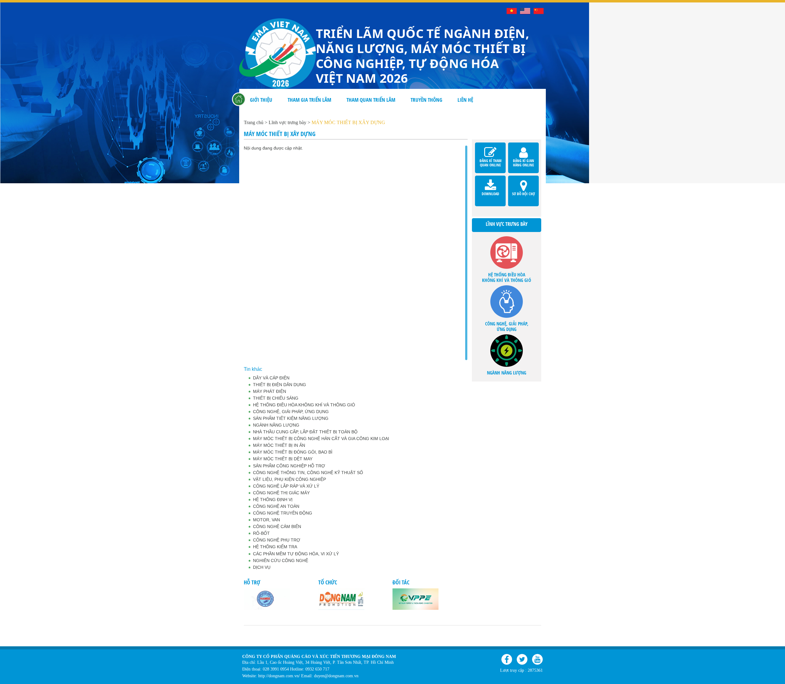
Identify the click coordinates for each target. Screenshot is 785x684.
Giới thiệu (261, 99)
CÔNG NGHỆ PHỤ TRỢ (276, 540)
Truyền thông (426, 99)
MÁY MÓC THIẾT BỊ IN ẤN (279, 445)
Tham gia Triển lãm (309, 99)
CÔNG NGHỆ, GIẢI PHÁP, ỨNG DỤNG (291, 411)
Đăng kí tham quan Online (490, 149)
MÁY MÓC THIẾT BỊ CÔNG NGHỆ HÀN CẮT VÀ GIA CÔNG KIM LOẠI (321, 438)
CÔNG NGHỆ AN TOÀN (276, 506)
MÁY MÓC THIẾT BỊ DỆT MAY (282, 458)
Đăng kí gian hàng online (523, 149)
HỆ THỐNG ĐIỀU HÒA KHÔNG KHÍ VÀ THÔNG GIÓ (304, 404)
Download (490, 182)
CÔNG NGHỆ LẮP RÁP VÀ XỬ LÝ (286, 486)
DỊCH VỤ (261, 567)
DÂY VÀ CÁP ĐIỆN (271, 377)
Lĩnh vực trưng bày (287, 122)
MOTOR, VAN (266, 519)
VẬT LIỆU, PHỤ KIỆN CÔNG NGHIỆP (289, 479)
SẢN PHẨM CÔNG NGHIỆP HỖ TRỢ (289, 465)
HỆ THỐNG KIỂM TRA (275, 546)
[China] (539, 11)
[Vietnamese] (512, 11)
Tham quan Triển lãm (371, 99)
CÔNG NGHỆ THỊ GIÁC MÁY (281, 492)
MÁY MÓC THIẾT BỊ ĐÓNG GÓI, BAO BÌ (292, 452)
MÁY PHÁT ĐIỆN (269, 391)
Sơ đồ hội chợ (523, 182)
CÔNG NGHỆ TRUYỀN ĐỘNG (282, 513)
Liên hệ (465, 99)
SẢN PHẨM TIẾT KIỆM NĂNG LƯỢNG (290, 418)
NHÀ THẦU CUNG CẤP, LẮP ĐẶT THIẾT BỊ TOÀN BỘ (305, 431)
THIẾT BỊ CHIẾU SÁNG (275, 398)
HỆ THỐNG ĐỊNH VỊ (273, 499)
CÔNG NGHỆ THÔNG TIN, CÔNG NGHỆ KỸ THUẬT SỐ (308, 472)
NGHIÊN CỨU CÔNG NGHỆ (280, 560)
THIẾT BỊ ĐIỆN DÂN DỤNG (279, 384)
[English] (525, 11)
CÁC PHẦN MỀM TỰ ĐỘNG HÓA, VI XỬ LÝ (296, 553)
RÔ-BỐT (261, 533)
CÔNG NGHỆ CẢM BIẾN (277, 526)
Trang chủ (239, 100)
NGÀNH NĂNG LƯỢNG (276, 425)
